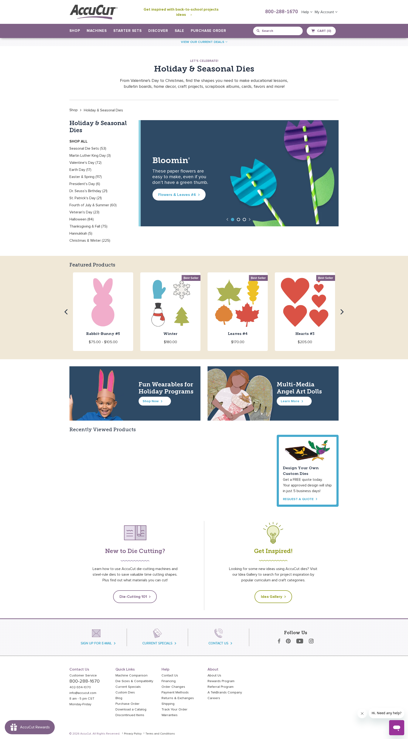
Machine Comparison (131, 675)
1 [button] (232, 219)
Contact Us (170, 675)
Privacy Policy (133, 733)
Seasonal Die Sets (87, 148)
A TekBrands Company (225, 692)
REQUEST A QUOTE (298, 499)
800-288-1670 (281, 12)
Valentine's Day (85, 163)
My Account (325, 12)
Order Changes (173, 686)
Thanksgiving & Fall (88, 226)
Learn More (290, 401)
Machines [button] (97, 31)
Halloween (81, 219)
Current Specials (128, 686)
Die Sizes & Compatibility (134, 681)
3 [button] (244, 219)
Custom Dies (125, 692)
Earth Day (80, 170)
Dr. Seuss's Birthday (88, 191)
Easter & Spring (85, 177)
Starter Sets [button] (127, 31)
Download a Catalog (130, 709)
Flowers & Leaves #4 (175, 195)
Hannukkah (80, 233)
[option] (73, 110)
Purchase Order (208, 31)
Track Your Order (174, 709)
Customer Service (83, 675)
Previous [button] (227, 219)
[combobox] (278, 31)
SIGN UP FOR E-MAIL (96, 643)
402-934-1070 (80, 687)
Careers (214, 698)
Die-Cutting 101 (133, 597)
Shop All (78, 141)
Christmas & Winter (89, 240)
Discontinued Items (129, 715)
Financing (169, 681)
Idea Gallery (271, 597)
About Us (214, 675)
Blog (118, 698)
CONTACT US (218, 643)
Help (306, 12)
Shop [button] (74, 31)
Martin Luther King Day (90, 155)
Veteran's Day (84, 212)
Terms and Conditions (160, 733)
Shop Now (151, 401)
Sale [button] (179, 31)
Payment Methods (175, 692)
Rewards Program (221, 681)
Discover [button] (158, 31)
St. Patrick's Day (85, 198)
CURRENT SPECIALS (157, 643)
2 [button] (238, 219)
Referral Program (221, 686)
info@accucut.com (82, 693)
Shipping (168, 703)
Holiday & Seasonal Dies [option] (103, 110)
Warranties (170, 715)
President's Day (84, 184)
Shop (73, 110)
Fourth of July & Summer (93, 205)
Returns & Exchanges (178, 698)
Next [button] (249, 219)
